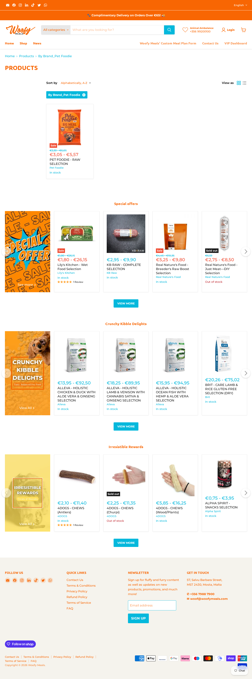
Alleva (61, 404)
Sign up (138, 618)
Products (26, 56)
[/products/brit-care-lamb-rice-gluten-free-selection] (224, 353)
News (37, 43)
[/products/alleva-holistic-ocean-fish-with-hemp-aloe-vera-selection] (175, 355)
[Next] (245, 251)
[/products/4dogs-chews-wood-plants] (175, 477)
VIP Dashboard (235, 43)
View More (126, 303)
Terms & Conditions (81, 585)
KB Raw (112, 272)
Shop (23, 43)
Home (9, 43)
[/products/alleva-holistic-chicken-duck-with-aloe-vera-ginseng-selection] (76, 355)
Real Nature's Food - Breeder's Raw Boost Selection (172, 269)
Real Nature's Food (168, 276)
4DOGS (62, 516)
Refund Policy (77, 597)
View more (126, 426)
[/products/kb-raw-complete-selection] (126, 233)
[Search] (169, 29)
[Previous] (6, 251)
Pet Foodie (57, 167)
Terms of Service (79, 603)
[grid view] (239, 83)
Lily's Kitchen (66, 272)
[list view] (244, 83)
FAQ (70, 608)
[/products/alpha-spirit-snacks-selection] (224, 474)
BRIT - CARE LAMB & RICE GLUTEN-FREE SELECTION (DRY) (221, 389)
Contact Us (210, 43)
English (239, 5)
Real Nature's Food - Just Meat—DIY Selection (221, 269)
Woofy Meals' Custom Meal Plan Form (168, 43)
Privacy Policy (77, 591)
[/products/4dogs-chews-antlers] (76, 477)
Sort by (51, 83)
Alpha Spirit (213, 511)
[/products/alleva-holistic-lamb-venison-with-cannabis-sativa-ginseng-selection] (126, 355)
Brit (207, 397)
